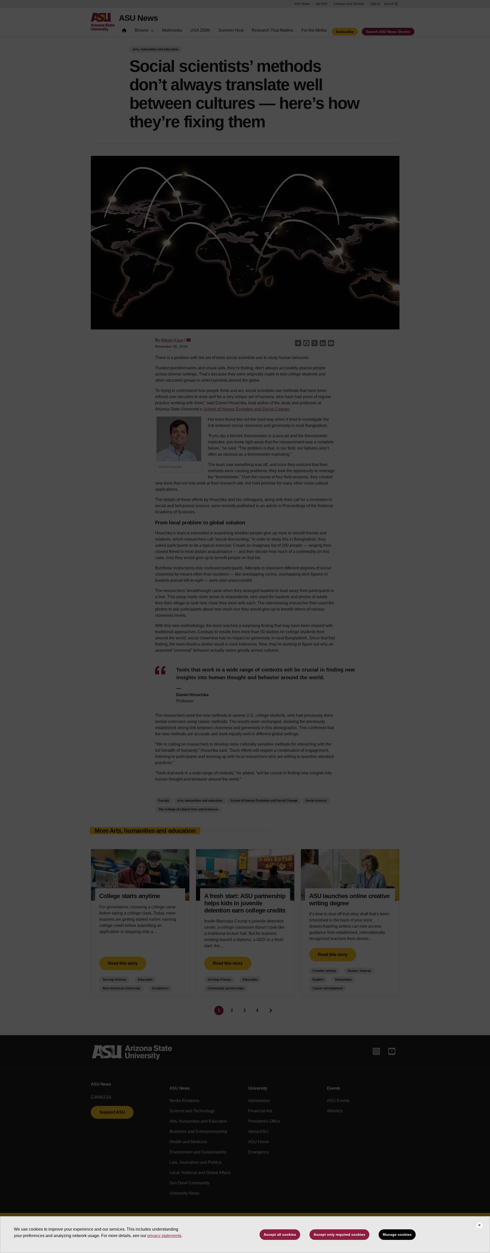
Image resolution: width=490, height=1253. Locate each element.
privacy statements (164, 1235)
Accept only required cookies (339, 1234)
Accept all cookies (280, 1234)
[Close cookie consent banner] (479, 1225)
